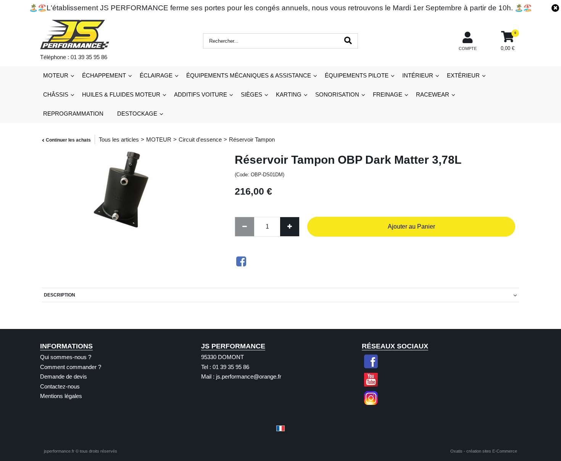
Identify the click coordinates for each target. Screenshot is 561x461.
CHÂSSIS (55, 94)
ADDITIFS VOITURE (200, 94)
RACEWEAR (432, 94)
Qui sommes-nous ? (65, 357)
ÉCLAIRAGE (156, 75)
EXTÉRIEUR (463, 75)
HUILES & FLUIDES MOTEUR (121, 94)
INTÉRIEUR (417, 75)
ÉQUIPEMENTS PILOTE (357, 75)
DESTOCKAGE (137, 113)
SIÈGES (251, 94)
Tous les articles (119, 139)
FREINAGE (387, 94)
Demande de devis (63, 376)
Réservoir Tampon (252, 139)
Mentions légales (61, 396)
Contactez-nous (60, 386)
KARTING (288, 94)
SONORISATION (337, 94)
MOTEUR (55, 75)
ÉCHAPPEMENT (104, 75)
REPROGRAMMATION (73, 113)
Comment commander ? (70, 367)
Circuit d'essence (200, 139)
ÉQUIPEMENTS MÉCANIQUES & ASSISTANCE (248, 75)
